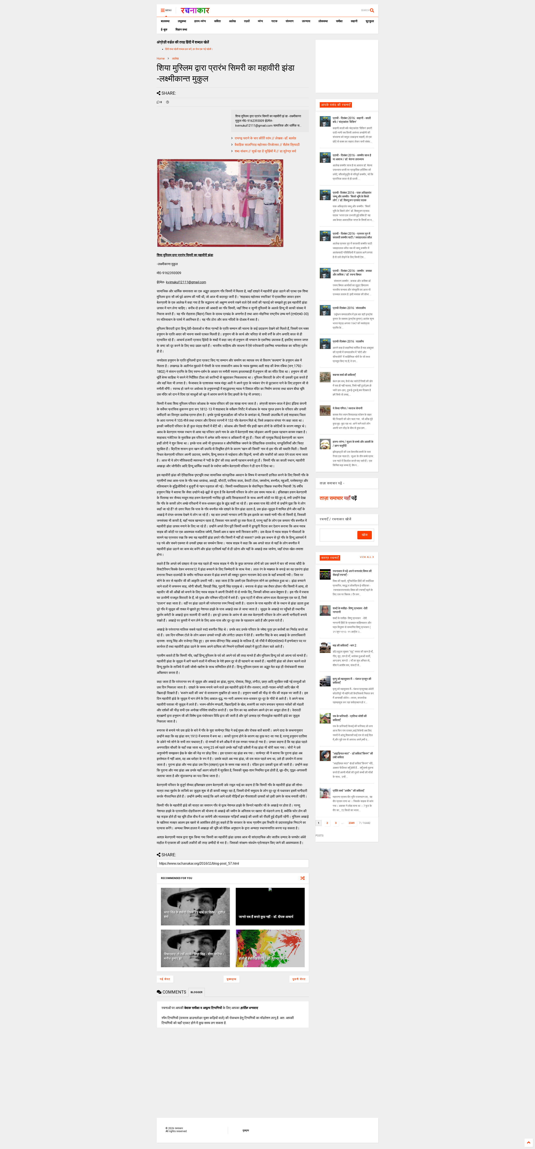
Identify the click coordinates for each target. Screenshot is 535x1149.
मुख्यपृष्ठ (231, 979)
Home (161, 58)
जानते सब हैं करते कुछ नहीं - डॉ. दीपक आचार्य (266, 917)
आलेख (232, 21)
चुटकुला (370, 21)
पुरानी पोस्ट (299, 979)
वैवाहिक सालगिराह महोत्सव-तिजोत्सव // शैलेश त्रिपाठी (267, 145)
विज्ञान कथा (181, 29)
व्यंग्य (260, 21)
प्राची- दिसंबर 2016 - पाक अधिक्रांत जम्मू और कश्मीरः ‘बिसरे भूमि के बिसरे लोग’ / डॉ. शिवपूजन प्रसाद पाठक (352, 196)
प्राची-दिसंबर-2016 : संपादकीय (349, 308)
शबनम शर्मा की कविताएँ (344, 375)
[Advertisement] (347, 66)
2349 (351, 823)
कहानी (354, 21)
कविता (217, 21)
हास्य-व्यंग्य (200, 21)
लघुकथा (182, 21)
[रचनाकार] (195, 12)
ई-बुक (164, 29)
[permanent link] (167, 102)
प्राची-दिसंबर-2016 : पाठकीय (348, 341)
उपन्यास (306, 21)
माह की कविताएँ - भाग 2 (344, 645)
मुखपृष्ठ (246, 1130)
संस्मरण (290, 21)
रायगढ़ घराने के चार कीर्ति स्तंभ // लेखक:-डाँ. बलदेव (265, 138)
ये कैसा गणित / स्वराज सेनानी (347, 408)
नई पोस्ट (165, 979)
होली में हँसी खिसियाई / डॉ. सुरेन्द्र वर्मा (262, 959)
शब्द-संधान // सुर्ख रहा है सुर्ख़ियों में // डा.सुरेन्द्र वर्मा (265, 151)
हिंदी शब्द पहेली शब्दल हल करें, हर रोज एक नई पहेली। (189, 49)
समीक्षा (339, 21)
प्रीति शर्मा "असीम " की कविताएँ (348, 790)
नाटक (274, 21)
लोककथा (323, 21)
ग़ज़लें (247, 21)
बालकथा (165, 21)
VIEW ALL (366, 557)
